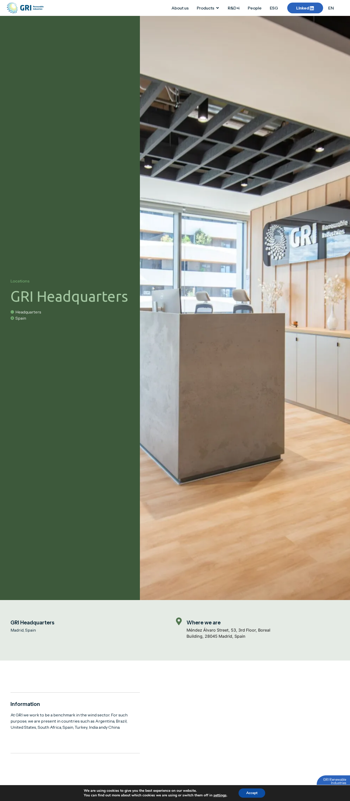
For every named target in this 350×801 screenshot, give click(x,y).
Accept (252, 792)
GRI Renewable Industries (334, 781)
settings (220, 795)
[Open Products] (217, 8)
